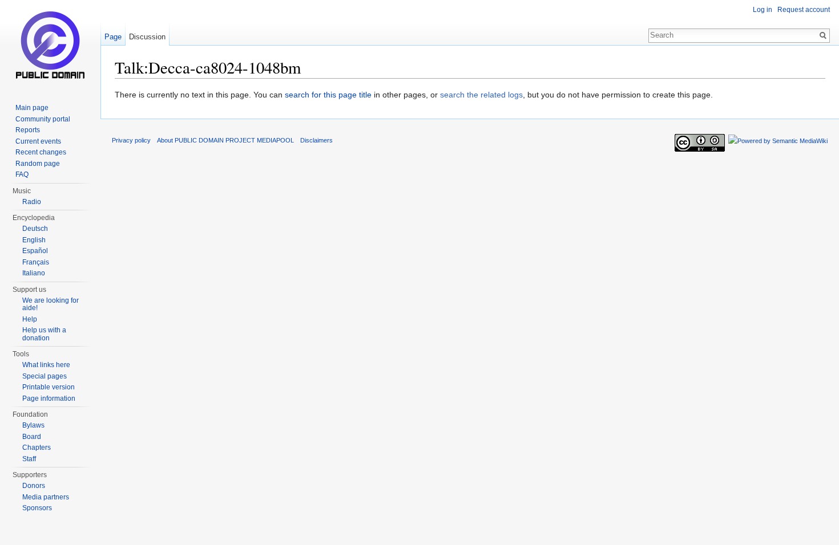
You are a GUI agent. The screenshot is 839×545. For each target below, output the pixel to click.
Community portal (42, 119)
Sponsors (37, 508)
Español (35, 251)
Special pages (44, 376)
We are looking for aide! (50, 304)
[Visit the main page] (50, 45)
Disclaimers (316, 140)
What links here (46, 365)
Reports (27, 130)
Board (31, 437)
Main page (32, 108)
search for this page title (328, 94)
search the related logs (481, 94)
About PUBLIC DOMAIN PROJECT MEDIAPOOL (225, 140)
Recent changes (40, 152)
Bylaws (33, 425)
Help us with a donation (44, 334)
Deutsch (35, 229)
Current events (38, 141)
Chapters (36, 448)
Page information (48, 398)
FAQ (22, 174)
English (34, 240)
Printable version (48, 387)
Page (113, 36)
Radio (31, 202)
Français (35, 262)
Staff (29, 459)
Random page (37, 164)
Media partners (45, 497)
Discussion (147, 36)
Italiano (33, 273)
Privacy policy (131, 140)
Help (29, 319)
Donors (33, 486)
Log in (762, 10)
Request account (803, 10)
